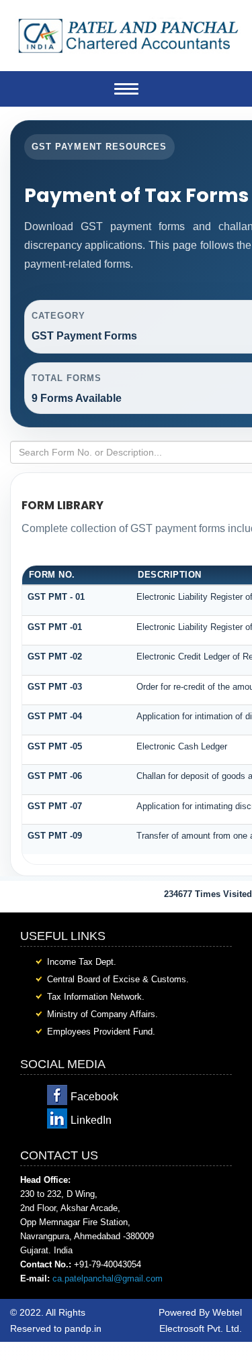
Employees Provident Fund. (101, 1032)
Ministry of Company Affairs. (102, 1014)
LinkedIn (91, 1120)
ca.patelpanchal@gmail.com (107, 1278)
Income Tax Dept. (81, 962)
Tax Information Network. (95, 997)
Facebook (94, 1096)
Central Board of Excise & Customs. (118, 979)
